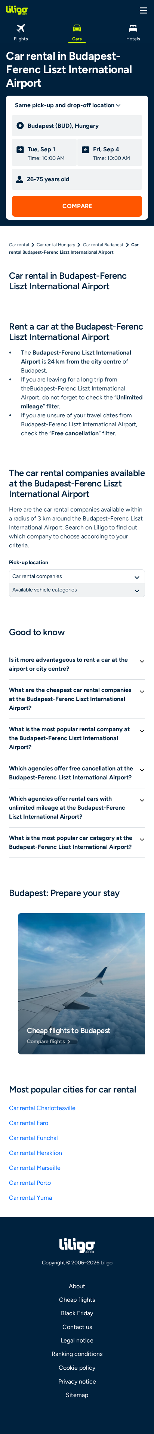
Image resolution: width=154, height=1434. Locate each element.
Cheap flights (77, 1299)
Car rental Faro (28, 1123)
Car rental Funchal (33, 1137)
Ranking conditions (77, 1353)
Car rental (19, 244)
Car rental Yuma (30, 1197)
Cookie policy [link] (77, 1367)
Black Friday (77, 1313)
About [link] (77, 1286)
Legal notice (77, 1340)
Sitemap (77, 1395)
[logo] (17, 10)
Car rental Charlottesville (42, 1108)
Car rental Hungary (56, 244)
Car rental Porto (30, 1182)
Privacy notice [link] (77, 1381)
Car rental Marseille (35, 1167)
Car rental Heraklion (35, 1152)
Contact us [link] (77, 1327)
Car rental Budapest (103, 244)
